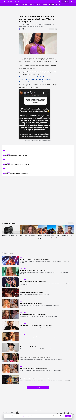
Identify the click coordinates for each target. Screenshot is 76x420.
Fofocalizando (22, 13)
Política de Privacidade (26, 416)
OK (68, 416)
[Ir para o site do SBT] (17, 412)
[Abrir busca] (59, 1)
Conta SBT (66, 1)
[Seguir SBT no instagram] (61, 413)
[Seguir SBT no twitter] (68, 413)
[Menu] (71, 1)
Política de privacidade (34, 413)
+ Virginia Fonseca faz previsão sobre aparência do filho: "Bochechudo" (35, 79)
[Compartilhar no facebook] (53, 29)
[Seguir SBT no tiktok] (64, 413)
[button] (11, 233)
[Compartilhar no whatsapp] (50, 29)
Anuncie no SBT (37, 410)
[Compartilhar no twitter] (56, 29)
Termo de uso (44, 413)
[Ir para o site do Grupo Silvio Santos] (9, 412)
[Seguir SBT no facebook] (57, 413)
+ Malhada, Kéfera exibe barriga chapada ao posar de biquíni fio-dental (35, 81)
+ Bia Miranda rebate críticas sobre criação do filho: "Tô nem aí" (33, 76)
